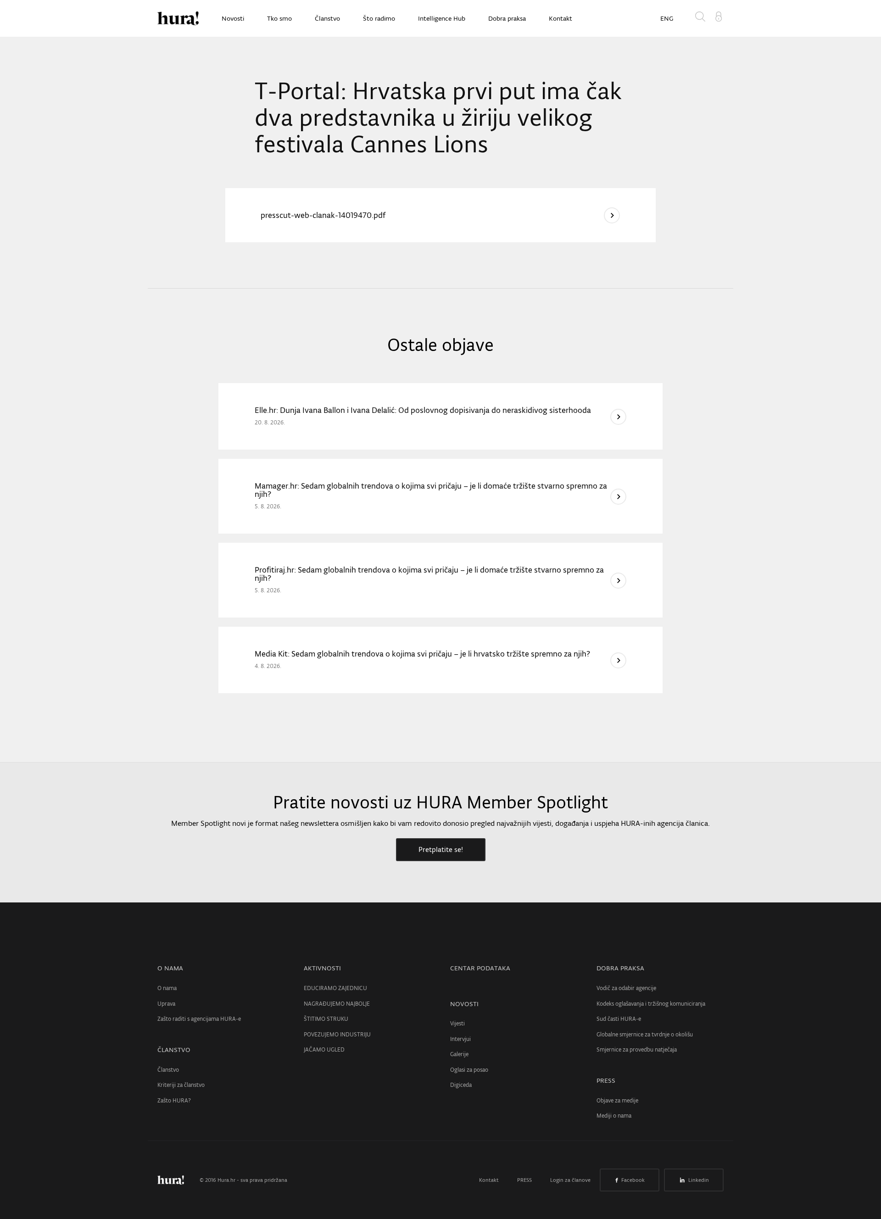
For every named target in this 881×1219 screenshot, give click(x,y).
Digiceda (461, 1084)
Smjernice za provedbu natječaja (637, 1049)
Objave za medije (617, 1100)
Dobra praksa (507, 18)
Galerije (459, 1054)
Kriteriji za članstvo (181, 1084)
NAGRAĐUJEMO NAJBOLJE (337, 1003)
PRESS (606, 1080)
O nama (167, 988)
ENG (666, 18)
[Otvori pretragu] (702, 18)
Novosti (233, 18)
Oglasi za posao (469, 1069)
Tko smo (279, 18)
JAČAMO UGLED (324, 1049)
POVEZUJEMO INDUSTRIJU (337, 1034)
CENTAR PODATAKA (480, 968)
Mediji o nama (614, 1115)
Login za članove (570, 1180)
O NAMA (170, 968)
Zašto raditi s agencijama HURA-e (199, 1018)
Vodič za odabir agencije (626, 988)
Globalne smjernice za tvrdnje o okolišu (645, 1034)
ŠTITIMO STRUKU (326, 1018)
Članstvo (327, 18)
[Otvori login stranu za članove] (719, 16)
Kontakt (560, 18)
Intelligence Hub (441, 18)
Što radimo (379, 18)
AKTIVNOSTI (322, 968)
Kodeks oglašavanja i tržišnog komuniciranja (651, 1003)
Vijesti (457, 1023)
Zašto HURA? (174, 1100)
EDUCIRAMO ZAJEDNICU (335, 988)
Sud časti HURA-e (619, 1018)
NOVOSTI (464, 1004)
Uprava (166, 1003)
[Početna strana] (177, 1180)
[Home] (178, 18)
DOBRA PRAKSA (620, 968)
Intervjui (460, 1038)
